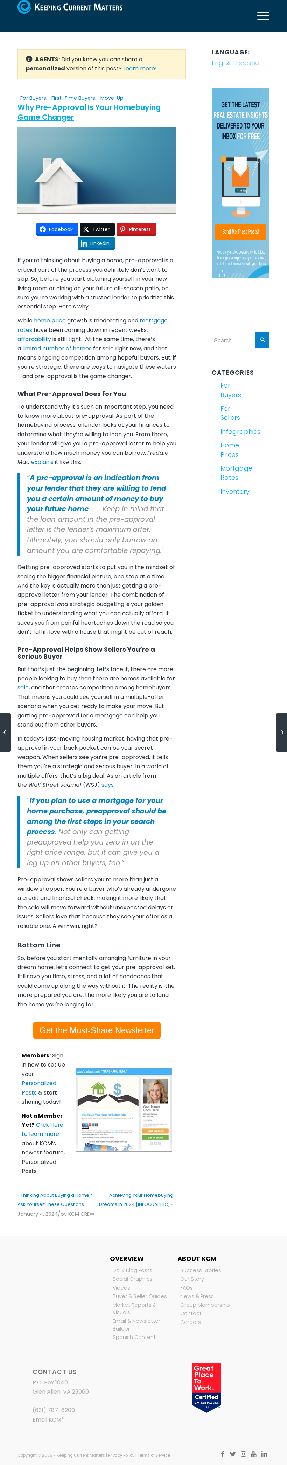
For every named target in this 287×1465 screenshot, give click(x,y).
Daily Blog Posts (132, 1270)
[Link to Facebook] (222, 1454)
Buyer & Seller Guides (140, 1296)
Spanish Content (134, 1337)
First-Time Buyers (73, 98)
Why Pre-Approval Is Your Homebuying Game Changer (89, 112)
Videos (121, 1287)
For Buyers (33, 98)
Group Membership (205, 1304)
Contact (191, 1313)
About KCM (196, 1258)
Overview (127, 1258)
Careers (190, 1322)
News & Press (197, 1296)
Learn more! (140, 68)
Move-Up (112, 98)
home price (50, 321)
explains (42, 462)
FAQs (186, 1287)
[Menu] (260, 16)
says (108, 785)
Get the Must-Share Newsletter (97, 1030)
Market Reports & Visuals (134, 1308)
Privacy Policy (121, 1455)
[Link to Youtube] (253, 1454)
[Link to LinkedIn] (264, 1454)
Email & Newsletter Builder (136, 1325)
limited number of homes (57, 349)
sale (23, 687)
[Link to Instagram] (243, 1454)
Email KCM (47, 1420)
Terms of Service (154, 1455)
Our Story (192, 1279)
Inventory (229, 491)
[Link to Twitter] (232, 1454)
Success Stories (200, 1270)
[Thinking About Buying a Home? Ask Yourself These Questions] (5, 732)
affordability (34, 339)
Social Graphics (133, 1279)
